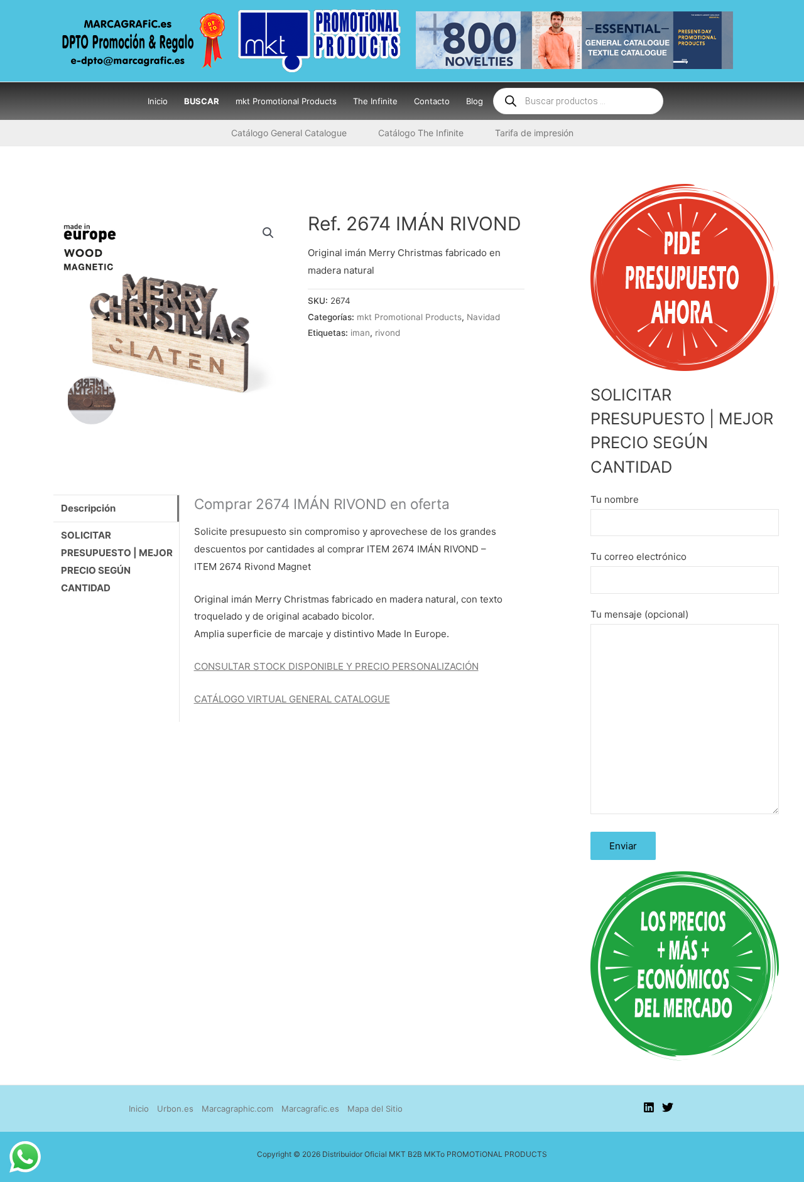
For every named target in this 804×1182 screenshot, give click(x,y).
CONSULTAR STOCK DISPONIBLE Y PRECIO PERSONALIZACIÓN (336, 666)
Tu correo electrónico (638, 556)
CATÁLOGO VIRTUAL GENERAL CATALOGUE (292, 699)
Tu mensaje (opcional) (639, 614)
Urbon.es (175, 1109)
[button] (268, 233)
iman (360, 333)
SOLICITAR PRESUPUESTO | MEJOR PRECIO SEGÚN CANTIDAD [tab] (117, 561)
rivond (387, 333)
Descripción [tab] (88, 508)
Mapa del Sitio (375, 1109)
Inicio (139, 1109)
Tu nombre (614, 499)
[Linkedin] (649, 1107)
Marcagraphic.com (237, 1109)
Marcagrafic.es (310, 1109)
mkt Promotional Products (409, 317)
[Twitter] (667, 1107)
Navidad (483, 317)
